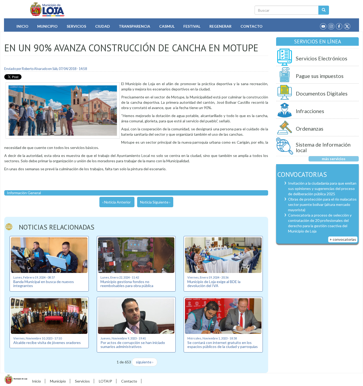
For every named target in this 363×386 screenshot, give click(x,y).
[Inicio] (47, 9)
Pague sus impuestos (320, 76)
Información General (24, 192)
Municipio (47, 26)
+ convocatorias (343, 239)
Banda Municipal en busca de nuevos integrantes (43, 283)
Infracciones (310, 111)
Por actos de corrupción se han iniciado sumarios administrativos (132, 344)
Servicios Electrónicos (321, 58)
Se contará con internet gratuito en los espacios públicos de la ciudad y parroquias (222, 344)
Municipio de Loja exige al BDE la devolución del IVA (213, 283)
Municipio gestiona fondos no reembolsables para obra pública (126, 283)
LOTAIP (105, 381)
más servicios (333, 158)
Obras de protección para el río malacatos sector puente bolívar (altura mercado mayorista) (322, 204)
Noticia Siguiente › (155, 202)
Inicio (22, 26)
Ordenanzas (309, 129)
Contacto (251, 26)
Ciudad (102, 26)
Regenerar (220, 26)
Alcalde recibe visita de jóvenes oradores (47, 342)
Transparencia (134, 26)
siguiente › (144, 362)
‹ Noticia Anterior (116, 202)
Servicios (76, 26)
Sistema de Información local (323, 147)
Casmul (167, 26)
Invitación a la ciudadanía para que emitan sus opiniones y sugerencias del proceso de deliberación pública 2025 (322, 188)
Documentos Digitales (322, 93)
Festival (191, 26)
